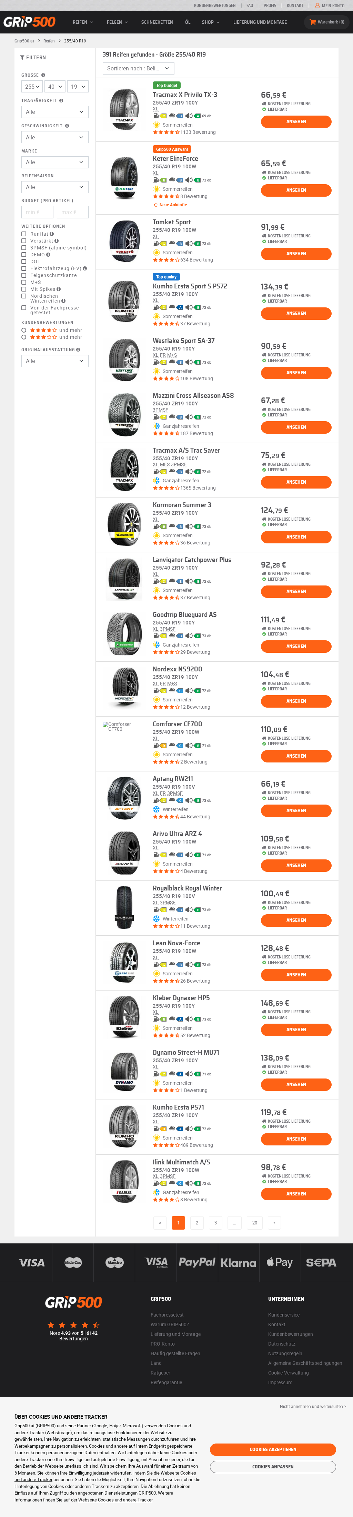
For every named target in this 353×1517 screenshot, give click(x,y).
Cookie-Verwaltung (288, 1372)
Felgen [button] (115, 22)
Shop (208, 22)
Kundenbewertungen (215, 5)
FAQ (249, 5)
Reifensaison (37, 176)
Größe (30, 75)
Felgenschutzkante (53, 275)
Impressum (280, 1382)
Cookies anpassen (273, 1467)
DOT (35, 261)
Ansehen (296, 121)
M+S (35, 282)
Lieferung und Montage (260, 22)
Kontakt (295, 5)
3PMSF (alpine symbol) (58, 247)
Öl (187, 22)
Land (156, 1363)
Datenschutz (281, 1343)
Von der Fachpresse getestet (54, 310)
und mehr (70, 330)
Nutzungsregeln (285, 1353)
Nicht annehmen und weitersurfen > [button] (313, 1406)
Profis (270, 5)
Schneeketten (157, 22)
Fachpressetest (167, 1314)
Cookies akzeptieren (273, 1449)
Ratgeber (160, 1372)
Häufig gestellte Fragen (175, 1353)
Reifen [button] (80, 22)
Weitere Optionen (43, 226)
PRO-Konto (163, 1343)
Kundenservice (284, 1314)
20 (254, 1223)
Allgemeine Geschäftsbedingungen (305, 1363)
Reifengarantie (166, 1382)
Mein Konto (332, 6)
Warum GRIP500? (170, 1324)
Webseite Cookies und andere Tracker (115, 1500)
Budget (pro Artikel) (47, 201)
